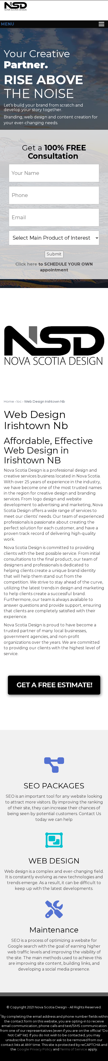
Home (9, 401)
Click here (26, 264)
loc (19, 401)
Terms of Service (73, 1049)
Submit (54, 254)
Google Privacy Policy (34, 1049)
